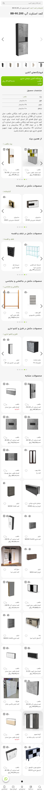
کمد (31, 8)
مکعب (25, 97)
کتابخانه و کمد (38, 8)
